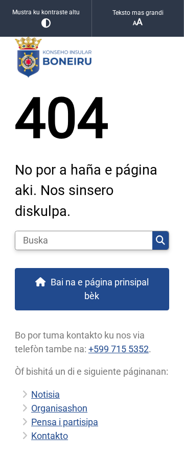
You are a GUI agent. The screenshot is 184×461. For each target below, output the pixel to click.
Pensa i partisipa (64, 422)
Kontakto (49, 435)
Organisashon (59, 408)
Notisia (45, 394)
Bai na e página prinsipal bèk (100, 289)
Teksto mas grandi (138, 12)
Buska (160, 240)
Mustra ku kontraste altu (46, 12)
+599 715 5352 (118, 349)
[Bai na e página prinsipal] (92, 57)
